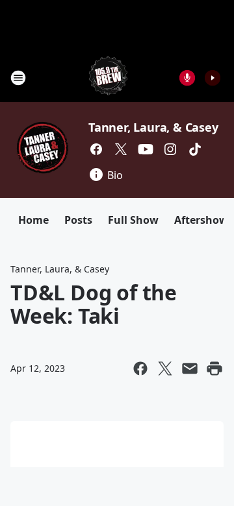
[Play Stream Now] (212, 78)
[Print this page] (214, 368)
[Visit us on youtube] (145, 149)
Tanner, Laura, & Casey (153, 127)
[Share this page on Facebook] (140, 368)
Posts (78, 220)
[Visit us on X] (121, 149)
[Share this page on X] (165, 368)
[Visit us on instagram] (170, 149)
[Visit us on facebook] (96, 149)
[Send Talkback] (187, 78)
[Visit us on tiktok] (195, 149)
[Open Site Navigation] (18, 78)
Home (33, 220)
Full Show (133, 220)
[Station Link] (108, 77)
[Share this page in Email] (190, 368)
